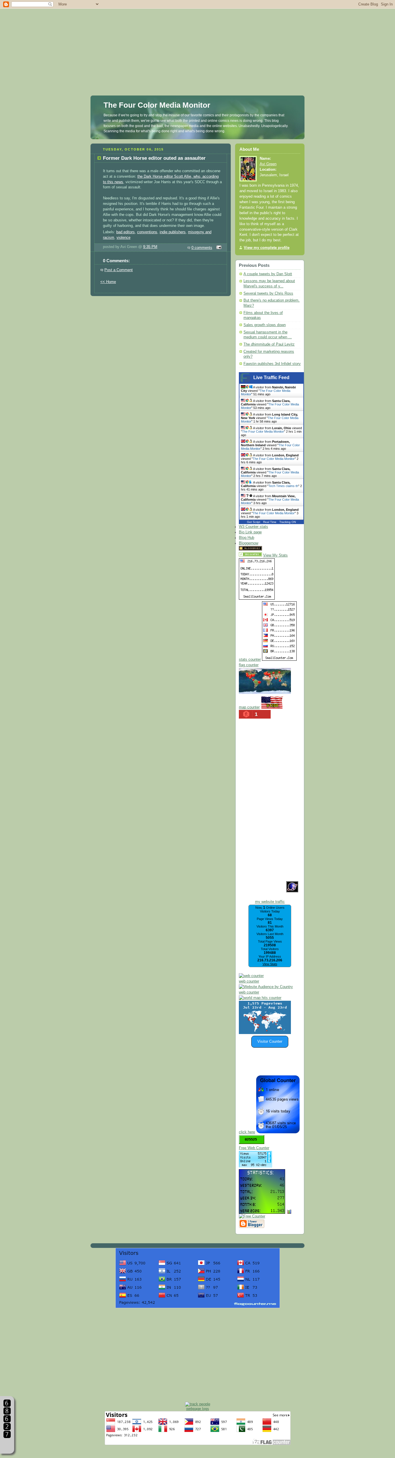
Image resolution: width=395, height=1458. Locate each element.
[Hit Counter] (273, 549)
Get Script (253, 522)
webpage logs (197, 1408)
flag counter (249, 665)
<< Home (108, 282)
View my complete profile (266, 248)
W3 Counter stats (253, 527)
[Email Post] (218, 248)
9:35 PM (150, 247)
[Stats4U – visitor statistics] (262, 1211)
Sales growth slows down (264, 325)
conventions (147, 232)
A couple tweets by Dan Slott (267, 274)
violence (123, 238)
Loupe (7, 1445)
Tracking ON (287, 522)
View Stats (270, 964)
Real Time (269, 522)
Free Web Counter (254, 1148)
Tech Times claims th (283, 486)
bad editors (125, 232)
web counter (249, 981)
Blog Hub (246, 538)
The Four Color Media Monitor (157, 105)
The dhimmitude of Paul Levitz (269, 344)
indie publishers (173, 232)
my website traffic (270, 902)
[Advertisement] (197, 40)
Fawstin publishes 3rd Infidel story (272, 364)
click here (247, 1132)
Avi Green (268, 164)
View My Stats (275, 555)
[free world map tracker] (265, 693)
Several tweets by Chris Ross (268, 293)
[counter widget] (260, 998)
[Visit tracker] (265, 1033)
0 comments (201, 248)
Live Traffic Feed (271, 377)
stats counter (250, 660)
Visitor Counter (269, 1042)
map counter (249, 707)
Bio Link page (250, 532)
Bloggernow (248, 543)
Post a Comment (118, 270)
